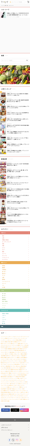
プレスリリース (4, 310)
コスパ (16, 394)
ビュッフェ (4, 255)
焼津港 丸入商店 (15, 436)
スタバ (20, 389)
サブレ (2, 399)
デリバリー (16, 387)
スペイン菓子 (20, 399)
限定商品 (8, 366)
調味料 (3, 267)
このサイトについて (6, 425)
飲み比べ (4, 273)
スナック (14, 357)
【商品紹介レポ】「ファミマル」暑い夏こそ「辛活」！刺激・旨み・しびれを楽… (17, 170)
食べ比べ (4, 271)
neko (24, 359)
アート (26, 397)
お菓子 (6, 347)
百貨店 (2, 394)
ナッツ (2, 380)
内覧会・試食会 (5, 240)
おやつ (24, 348)
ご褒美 (18, 345)
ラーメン (5, 340)
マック (13, 361)
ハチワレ (15, 395)
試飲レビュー (10, 387)
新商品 (14, 348)
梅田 (25, 354)
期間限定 (10, 348)
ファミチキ (17, 373)
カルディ (20, 347)
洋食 (3, 243)
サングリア (21, 385)
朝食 (22, 366)
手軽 (16, 364)
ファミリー (10, 362)
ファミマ (3, 348)
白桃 (7, 368)
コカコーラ (7, 378)
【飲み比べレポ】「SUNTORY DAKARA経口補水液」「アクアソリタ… (18, 126)
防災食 (5, 392)
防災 (9, 392)
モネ (23, 397)
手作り (12, 371)
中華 (3, 245)
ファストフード (5, 257)
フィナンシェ (4, 382)
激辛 (12, 341)
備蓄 (2, 376)
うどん (12, 364)
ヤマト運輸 (8, 373)
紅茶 (3, 347)
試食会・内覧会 (5, 313)
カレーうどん (7, 364)
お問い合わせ (4, 427)
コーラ (14, 376)
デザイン (11, 347)
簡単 (21, 348)
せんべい (3, 371)
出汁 (2, 366)
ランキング (21, 380)
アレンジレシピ (16, 382)
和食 (3, 236)
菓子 (11, 389)
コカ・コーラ (13, 378)
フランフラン (16, 368)
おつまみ (8, 369)
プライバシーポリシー (6, 430)
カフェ (3, 247)
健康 (5, 357)
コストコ (17, 338)
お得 (13, 394)
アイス (14, 345)
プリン (25, 383)
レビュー (7, 350)
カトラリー (3, 369)
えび (9, 371)
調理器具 (4, 299)
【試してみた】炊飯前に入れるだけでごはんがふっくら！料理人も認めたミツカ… (18, 132)
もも (12, 368)
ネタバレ (5, 395)
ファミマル (9, 382)
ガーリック (14, 397)
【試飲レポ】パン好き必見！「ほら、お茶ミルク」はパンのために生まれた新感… (17, 119)
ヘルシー (22, 345)
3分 (10, 375)
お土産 (3, 287)
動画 (23, 376)
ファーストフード (6, 281)
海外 (12, 343)
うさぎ (18, 395)
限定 (11, 376)
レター (3, 317)
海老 (19, 343)
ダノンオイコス (14, 359)
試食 (6, 348)
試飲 (16, 350)
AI (11, 390)
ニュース (4, 319)
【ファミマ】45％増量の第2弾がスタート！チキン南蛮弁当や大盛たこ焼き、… (17, 215)
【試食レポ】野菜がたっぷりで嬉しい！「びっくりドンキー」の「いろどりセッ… (18, 144)
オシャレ (3, 350)
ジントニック (4, 387)
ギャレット (10, 340)
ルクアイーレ (25, 394)
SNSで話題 (6, 401)
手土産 (26, 345)
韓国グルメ (25, 399)
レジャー (24, 387)
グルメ (3, 321)
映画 (2, 362)
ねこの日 (3, 361)
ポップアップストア (6, 241)
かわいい (19, 355)
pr (23, 354)
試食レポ (13, 354)
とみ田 (21, 357)
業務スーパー (22, 340)
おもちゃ (21, 361)
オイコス (20, 359)
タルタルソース (24, 373)
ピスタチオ (12, 380)
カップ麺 (20, 354)
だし (4, 366)
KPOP (20, 376)
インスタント (14, 375)
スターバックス (21, 341)
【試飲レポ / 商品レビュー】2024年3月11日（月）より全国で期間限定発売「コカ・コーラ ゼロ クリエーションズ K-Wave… (18, 14)
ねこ (16, 354)
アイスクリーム (24, 336)
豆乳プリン (20, 383)
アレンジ (22, 382)
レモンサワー (14, 392)
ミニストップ (4, 359)
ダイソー (7, 352)
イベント (4, 305)
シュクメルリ (8, 397)
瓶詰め (20, 369)
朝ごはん (18, 366)
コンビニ (15, 347)
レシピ (3, 307)
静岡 (18, 357)
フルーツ (3, 385)
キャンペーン (5, 303)
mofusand (3, 373)
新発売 (4, 376)
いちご (2, 368)
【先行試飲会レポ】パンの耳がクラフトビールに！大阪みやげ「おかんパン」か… (17, 221)
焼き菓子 (24, 355)
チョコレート (11, 338)
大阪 (2, 355)
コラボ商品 (16, 340)
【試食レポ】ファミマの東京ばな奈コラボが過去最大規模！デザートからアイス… (18, 189)
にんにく (19, 397)
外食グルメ (3, 232)
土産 (8, 376)
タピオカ (3, 341)
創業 (25, 361)
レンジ (24, 364)
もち (25, 352)
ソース (2, 375)
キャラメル (20, 352)
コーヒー (3, 352)
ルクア (19, 394)
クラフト (16, 371)
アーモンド (6, 380)
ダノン (8, 359)
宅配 (20, 387)
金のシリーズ (24, 343)
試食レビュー (15, 352)
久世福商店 (25, 347)
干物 (6, 371)
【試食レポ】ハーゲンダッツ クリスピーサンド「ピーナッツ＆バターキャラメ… (17, 183)
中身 (2, 395)
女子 (24, 368)
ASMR (2, 401)
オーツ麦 (9, 383)
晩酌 (12, 369)
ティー (26, 362)
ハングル (3, 378)
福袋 (10, 394)
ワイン (24, 369)
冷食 (8, 389)
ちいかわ (10, 395)
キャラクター (17, 362)
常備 (22, 375)
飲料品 (3, 279)
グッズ (3, 275)
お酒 (3, 238)
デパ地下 (26, 392)
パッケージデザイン (22, 390)
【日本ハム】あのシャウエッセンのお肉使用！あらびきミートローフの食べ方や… (18, 113)
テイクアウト (5, 259)
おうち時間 (3, 390)
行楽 (2, 389)
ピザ (11, 357)
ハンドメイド (25, 371)
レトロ (15, 390)
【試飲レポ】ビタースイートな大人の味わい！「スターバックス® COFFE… (18, 107)
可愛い (18, 378)
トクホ (6, 385)
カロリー (8, 390)
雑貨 (21, 368)
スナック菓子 (20, 392)
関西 (4, 355)
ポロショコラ (24, 395)
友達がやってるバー (13, 385)
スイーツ (4, 253)
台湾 (7, 355)
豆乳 (26, 382)
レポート (4, 315)
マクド (17, 361)
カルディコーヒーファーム (10, 399)
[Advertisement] (15, 35)
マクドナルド (8, 361)
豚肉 (6, 341)
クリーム (3, 338)
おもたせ (6, 394)
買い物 (3, 323)
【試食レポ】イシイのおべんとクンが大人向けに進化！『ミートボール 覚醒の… (18, 196)
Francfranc (16, 369)
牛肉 (9, 341)
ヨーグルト (13, 366)
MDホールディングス (5, 343)
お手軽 (17, 348)
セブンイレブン (17, 336)
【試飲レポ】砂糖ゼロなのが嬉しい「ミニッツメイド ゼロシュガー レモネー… (18, 151)
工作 (20, 371)
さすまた (3, 397)
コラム (2, 290)
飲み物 (18, 350)
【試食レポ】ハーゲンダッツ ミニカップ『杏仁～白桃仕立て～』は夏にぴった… (18, 138)
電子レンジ (19, 364)
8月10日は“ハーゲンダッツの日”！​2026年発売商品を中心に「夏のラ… (18, 164)
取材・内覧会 (5, 301)
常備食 (24, 375)
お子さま (5, 362)
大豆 (13, 383)
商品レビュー (4, 262)
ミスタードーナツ (8, 345)
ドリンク (12, 350)
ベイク (24, 378)
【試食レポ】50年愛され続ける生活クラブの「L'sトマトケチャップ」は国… (17, 202)
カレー (3, 249)
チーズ (8, 354)
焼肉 (3, 251)
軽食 (25, 366)
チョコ (17, 380)
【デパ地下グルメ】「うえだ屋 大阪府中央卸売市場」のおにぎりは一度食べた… (18, 100)
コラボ (13, 373)
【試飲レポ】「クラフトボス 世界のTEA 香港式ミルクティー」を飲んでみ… (17, 94)
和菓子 (4, 389)
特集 (2, 326)
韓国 (17, 376)
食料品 (3, 265)
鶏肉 (6, 338)
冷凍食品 (4, 269)
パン (3, 285)
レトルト (3, 354)
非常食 (2, 392)
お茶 (21, 362)
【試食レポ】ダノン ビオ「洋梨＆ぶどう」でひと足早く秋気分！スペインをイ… (17, 177)
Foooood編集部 (16, 16)
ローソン (11, 336)
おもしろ (6, 375)
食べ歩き (4, 293)
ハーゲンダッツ (22, 338)
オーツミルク (4, 383)
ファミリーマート (5, 336)
